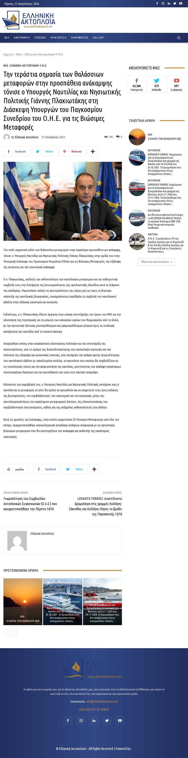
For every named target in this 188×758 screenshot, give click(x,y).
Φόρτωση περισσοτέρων (155, 261)
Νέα (19, 54)
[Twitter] (175, 4)
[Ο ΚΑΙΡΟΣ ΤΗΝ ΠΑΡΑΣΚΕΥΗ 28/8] (22, 601)
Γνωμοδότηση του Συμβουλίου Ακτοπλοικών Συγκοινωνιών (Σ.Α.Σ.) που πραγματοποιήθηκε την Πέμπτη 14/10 (30, 503)
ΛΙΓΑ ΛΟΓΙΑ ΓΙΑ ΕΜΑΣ (94, 709)
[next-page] (14, 633)
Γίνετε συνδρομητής (176, 81)
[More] (93, 151)
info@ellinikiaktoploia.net (102, 701)
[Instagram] (163, 4)
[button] (179, 38)
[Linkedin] (169, 4)
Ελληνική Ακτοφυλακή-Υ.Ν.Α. (44, 54)
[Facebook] (157, 4)
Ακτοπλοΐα (62, 597)
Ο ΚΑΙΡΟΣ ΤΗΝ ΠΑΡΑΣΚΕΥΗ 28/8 (22, 620)
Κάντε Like (137, 79)
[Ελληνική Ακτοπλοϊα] (7, 137)
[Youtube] (181, 4)
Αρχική (8, 54)
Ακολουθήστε (157, 79)
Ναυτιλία (153, 234)
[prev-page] (6, 633)
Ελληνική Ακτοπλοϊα (26, 137)
